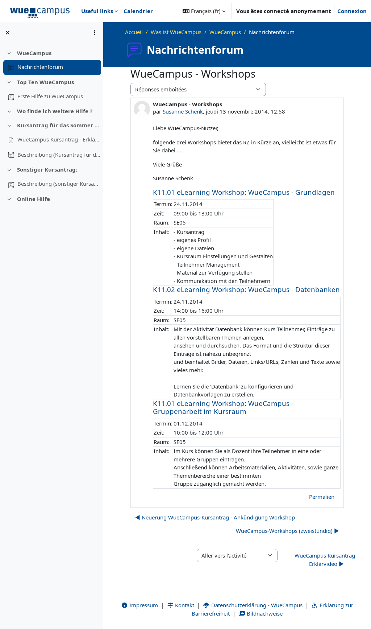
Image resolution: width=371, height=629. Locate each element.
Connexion (352, 11)
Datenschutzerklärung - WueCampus (256, 605)
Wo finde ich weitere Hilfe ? (54, 111)
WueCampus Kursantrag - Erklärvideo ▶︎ (326, 559)
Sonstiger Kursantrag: (47, 169)
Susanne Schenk (183, 111)
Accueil (134, 32)
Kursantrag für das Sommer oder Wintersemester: (59, 125)
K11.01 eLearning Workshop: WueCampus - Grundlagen (244, 192)
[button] (204, 11)
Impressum (143, 605)
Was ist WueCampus (176, 32)
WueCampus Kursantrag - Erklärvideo (59, 139)
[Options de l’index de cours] (94, 32)
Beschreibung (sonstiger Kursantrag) (59, 183)
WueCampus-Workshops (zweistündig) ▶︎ (287, 530)
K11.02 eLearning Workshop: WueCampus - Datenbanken (246, 289)
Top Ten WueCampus (45, 82)
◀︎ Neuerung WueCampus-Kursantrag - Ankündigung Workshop (215, 517)
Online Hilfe (33, 198)
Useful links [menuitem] (97, 11)
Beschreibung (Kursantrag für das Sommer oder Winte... (59, 154)
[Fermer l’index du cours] (7, 32)
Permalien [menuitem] (321, 496)
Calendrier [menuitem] (138, 11)
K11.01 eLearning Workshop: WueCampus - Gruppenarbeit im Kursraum (223, 407)
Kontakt (184, 605)
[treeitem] (51, 60)
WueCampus (34, 53)
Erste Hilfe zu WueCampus (50, 96)
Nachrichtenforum (40, 66)
